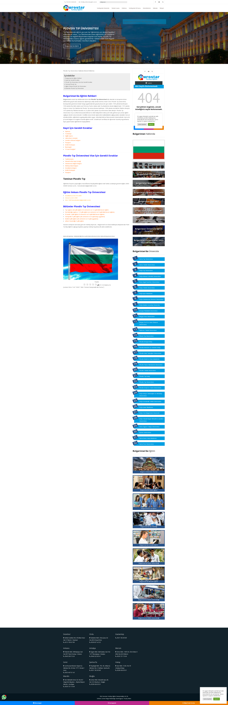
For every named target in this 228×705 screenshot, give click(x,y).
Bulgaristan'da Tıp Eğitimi (148, 508)
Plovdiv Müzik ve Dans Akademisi (149, 359)
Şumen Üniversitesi (145, 432)
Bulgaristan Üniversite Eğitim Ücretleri (149, 230)
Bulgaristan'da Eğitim (72, 46)
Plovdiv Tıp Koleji (144, 376)
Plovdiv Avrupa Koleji (145, 342)
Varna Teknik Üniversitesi (147, 265)
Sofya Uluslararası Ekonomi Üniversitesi (151, 299)
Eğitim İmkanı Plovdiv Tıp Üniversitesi (75, 86)
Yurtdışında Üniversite (103, 8)
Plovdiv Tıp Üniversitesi (146, 382)
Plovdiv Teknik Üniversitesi (147, 370)
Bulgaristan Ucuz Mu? (149, 201)
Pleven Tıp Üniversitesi (146, 336)
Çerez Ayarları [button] (207, 699)
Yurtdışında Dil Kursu (135, 8)
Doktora (124, 8)
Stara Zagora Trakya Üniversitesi (149, 427)
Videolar (155, 8)
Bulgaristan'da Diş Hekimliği (148, 527)
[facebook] (155, 2)
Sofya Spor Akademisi (145, 293)
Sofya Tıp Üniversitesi (146, 270)
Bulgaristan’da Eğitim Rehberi (73, 78)
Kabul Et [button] (216, 699)
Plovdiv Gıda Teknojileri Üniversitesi (150, 353)
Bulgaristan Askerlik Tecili (148, 165)
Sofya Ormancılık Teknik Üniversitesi (150, 401)
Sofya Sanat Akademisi (146, 407)
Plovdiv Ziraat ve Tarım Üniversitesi (150, 388)
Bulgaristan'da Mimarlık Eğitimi (149, 581)
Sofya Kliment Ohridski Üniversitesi (150, 276)
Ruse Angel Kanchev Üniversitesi (149, 282)
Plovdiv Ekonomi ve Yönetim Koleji (149, 347)
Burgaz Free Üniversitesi (147, 316)
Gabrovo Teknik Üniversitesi (148, 330)
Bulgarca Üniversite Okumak (148, 472)
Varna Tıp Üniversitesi (146, 259)
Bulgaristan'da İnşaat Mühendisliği (149, 563)
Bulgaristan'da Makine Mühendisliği (148, 618)
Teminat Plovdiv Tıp (70, 84)
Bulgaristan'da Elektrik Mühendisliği (148, 600)
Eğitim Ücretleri (117, 2)
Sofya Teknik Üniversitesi (147, 288)
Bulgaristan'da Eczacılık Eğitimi (149, 545)
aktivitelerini (107, 115)
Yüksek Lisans (116, 8)
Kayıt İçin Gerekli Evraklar (72, 80)
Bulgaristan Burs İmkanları (148, 183)
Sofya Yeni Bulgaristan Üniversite (149, 413)
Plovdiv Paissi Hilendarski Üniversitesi (150, 365)
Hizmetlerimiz (147, 8)
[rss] (163, 2)
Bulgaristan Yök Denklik (148, 174)
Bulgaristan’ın (67, 99)
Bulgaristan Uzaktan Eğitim (149, 220)
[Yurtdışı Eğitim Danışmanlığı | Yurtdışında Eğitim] (74, 8)
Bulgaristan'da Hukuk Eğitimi (148, 490)
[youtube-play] (159, 2)
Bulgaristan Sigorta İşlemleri (148, 210)
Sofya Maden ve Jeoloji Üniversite (149, 305)
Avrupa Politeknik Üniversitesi (148, 311)
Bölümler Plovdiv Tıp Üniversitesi (74, 88)
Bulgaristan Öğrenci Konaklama (149, 192)
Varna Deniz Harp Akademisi (148, 438)
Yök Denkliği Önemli (105, 2)
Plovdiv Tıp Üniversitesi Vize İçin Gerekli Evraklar (78, 82)
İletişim (162, 8)
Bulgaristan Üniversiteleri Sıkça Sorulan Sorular (149, 241)
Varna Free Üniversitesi (146, 444)
